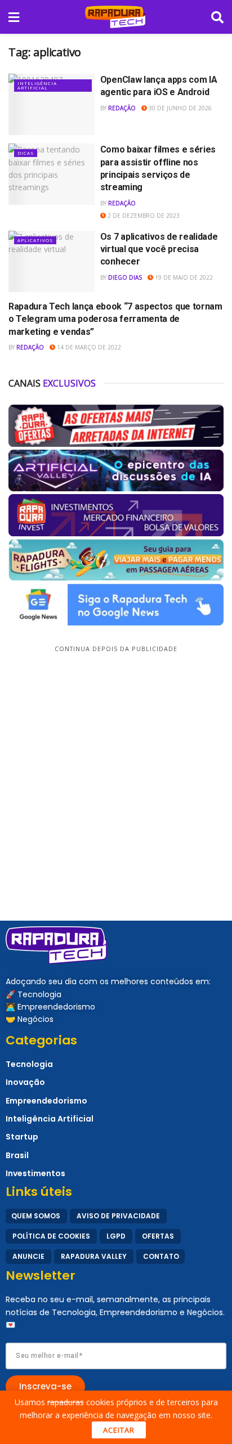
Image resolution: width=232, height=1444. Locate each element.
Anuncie (28, 1256)
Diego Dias (125, 277)
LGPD (116, 1236)
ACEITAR (119, 1430)
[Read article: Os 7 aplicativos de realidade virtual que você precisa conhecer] (51, 261)
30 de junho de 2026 (179, 108)
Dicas (25, 153)
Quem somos (35, 1216)
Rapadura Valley (94, 1256)
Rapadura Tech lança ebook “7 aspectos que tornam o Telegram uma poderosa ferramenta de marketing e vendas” (115, 319)
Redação (122, 108)
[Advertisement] (116, 771)
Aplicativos (35, 240)
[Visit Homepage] (115, 17)
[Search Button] (217, 17)
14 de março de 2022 (88, 347)
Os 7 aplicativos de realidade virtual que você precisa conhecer (159, 249)
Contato (161, 1256)
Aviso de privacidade (118, 1216)
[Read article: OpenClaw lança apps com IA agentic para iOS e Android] (51, 104)
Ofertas (158, 1236)
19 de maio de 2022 (183, 277)
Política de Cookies (51, 1236)
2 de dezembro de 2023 (143, 215)
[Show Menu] (13, 17)
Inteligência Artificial (37, 85)
